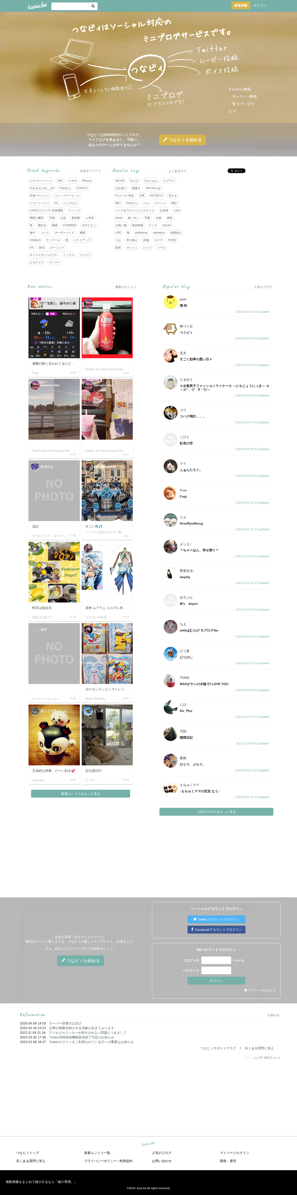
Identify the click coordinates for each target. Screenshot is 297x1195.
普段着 (75, 217)
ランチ (153, 225)
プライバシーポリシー (100, 1161)
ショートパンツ (39, 203)
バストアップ (82, 240)
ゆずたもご (89, 225)
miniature (159, 232)
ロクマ (158, 240)
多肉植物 (137, 225)
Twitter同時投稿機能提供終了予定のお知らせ (81, 1037)
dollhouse (141, 232)
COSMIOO (69, 225)
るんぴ (134, 180)
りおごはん (151, 180)
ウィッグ (74, 210)
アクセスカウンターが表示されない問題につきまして (88, 1032)
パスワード (191, 970)
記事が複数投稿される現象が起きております (81, 1028)
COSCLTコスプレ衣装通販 (46, 210)
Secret (167, 225)
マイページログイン (234, 1153)
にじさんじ (71, 203)
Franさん (65, 188)
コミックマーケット (67, 195)
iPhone (86, 180)
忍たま (173, 195)
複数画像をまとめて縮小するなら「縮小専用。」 (41, 1182)
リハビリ (85, 255)
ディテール (53, 240)
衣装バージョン (39, 195)
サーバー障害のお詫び (65, 1023)
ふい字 (258, 1057)
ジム (146, 203)
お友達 (164, 210)
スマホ (72, 180)
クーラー (54, 262)
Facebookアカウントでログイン (218, 929)
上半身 (89, 217)
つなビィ (184, 140)
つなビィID (191, 960)
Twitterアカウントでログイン (218, 919)
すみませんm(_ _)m (42, 188)
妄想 (118, 247)
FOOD (172, 240)
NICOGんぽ (153, 188)
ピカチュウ (37, 262)
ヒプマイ (168, 180)
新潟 (42, 247)
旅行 (118, 203)
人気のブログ (161, 1153)
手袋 (52, 217)
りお (118, 240)
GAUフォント (272, 1057)
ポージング (57, 247)
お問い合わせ (161, 1161)
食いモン (133, 217)
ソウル (161, 247)
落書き (136, 188)
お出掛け (120, 188)
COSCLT (82, 188)
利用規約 (125, 1161)
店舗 (146, 240)
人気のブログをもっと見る (216, 812)
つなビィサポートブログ (218, 1048)
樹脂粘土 (176, 232)
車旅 (169, 217)
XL (56, 203)
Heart (118, 217)
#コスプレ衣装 (124, 195)
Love (177, 210)
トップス (68, 255)
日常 (142, 195)
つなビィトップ (27, 1153)
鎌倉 (55, 225)
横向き (42, 225)
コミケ (45, 232)
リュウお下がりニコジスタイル (134, 210)
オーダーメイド (64, 232)
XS (31, 247)
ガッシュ (132, 247)
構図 (82, 232)
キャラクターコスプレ (44, 255)
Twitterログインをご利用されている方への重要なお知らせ (91, 1042)
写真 (147, 217)
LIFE (118, 232)
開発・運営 (228, 1161)
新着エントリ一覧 (97, 1153)
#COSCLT (156, 195)
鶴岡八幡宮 (37, 217)
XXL (60, 180)
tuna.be (148, 1144)
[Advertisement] (234, 209)
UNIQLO (35, 240)
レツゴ (147, 247)
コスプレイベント (41, 180)
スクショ (160, 203)
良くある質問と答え (259, 1048)
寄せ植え (132, 240)
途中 (32, 232)
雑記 (174, 203)
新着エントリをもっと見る (80, 794)
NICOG (119, 180)
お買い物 (120, 225)
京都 (158, 217)
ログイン (259, 5)
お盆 (63, 217)
